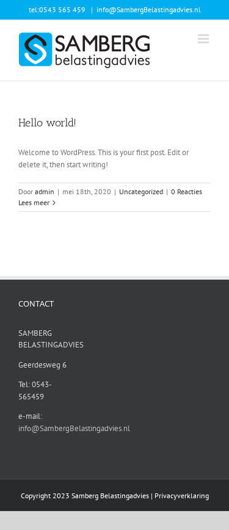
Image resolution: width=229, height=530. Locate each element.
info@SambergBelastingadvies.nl (148, 9)
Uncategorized (141, 191)
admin (44, 191)
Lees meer (33, 202)
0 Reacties (186, 191)
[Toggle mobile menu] (204, 38)
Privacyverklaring (181, 495)
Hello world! (47, 122)
